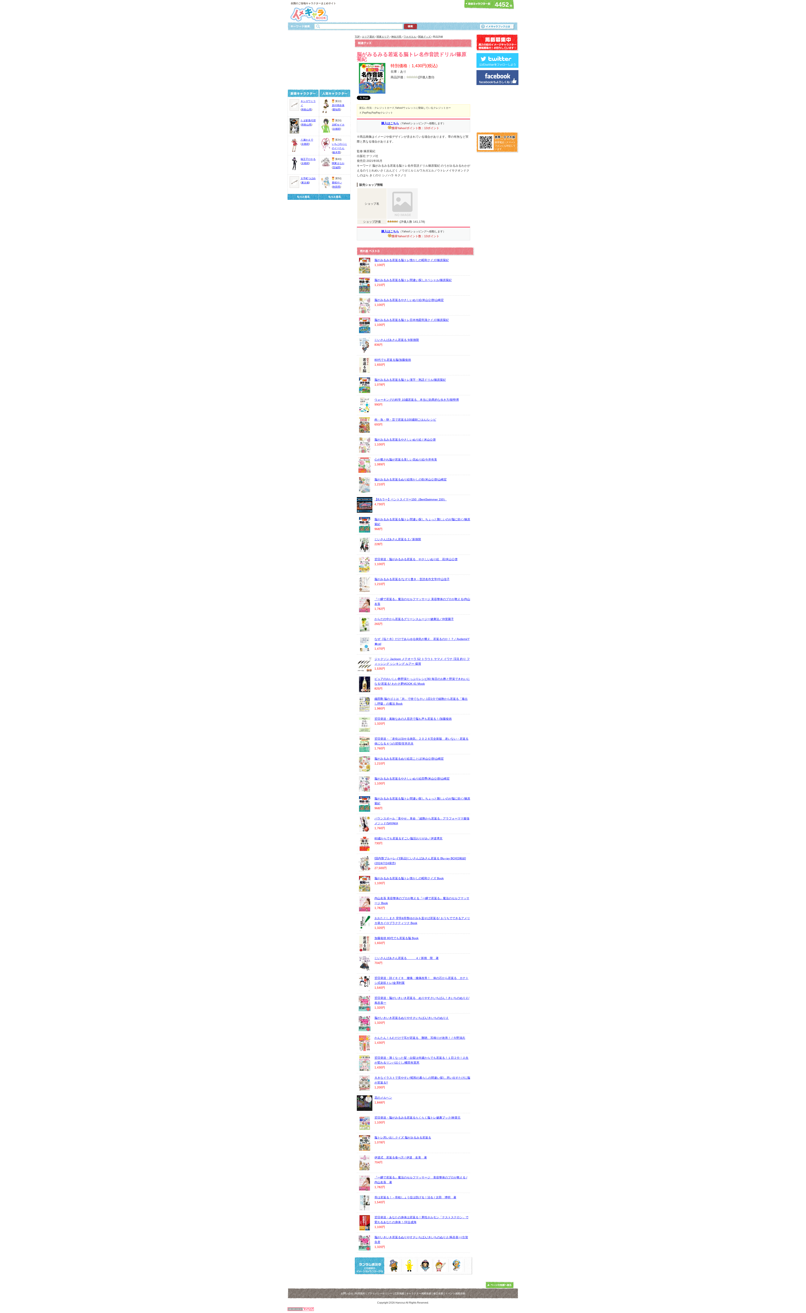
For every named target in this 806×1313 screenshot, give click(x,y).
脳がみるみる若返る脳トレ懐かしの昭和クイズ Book (409, 878)
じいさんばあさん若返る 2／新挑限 (397, 539)
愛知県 (336, 109)
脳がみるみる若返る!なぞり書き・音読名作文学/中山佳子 (412, 579)
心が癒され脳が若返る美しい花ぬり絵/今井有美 (405, 459)
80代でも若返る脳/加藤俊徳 (392, 359)
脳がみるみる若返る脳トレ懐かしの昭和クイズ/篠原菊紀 (411, 260)
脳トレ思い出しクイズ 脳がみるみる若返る (402, 1137)
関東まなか (338, 163)
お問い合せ (347, 1293)
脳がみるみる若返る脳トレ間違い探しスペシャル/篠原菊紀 (413, 280)
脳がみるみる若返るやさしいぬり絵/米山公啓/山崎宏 (409, 300)
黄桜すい (337, 182)
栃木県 (336, 152)
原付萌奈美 (338, 105)
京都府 (305, 144)
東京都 (305, 182)
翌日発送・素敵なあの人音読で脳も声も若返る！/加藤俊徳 (413, 718)
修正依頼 (438, 1293)
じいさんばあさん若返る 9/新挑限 (396, 340)
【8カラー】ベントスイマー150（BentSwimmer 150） (410, 499)
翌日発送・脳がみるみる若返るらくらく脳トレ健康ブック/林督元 (417, 1117)
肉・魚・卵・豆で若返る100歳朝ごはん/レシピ (405, 419)
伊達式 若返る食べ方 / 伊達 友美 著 (400, 1157)
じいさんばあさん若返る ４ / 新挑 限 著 (406, 958)
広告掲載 (399, 1293)
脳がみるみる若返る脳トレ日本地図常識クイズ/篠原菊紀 (411, 320)
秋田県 (336, 186)
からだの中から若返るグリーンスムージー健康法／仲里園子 (414, 619)
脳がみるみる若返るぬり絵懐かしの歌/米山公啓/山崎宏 (410, 479)
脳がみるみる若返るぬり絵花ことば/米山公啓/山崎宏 (409, 758)
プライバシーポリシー (379, 1293)
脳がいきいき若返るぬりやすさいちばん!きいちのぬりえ (411, 1018)
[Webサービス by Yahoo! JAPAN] (301, 1310)
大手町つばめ (308, 178)
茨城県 (336, 167)
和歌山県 (306, 109)
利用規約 (360, 1293)
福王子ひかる (308, 159)
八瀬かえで (307, 139)
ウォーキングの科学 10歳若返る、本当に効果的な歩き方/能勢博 (416, 399)
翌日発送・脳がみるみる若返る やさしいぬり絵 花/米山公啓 (416, 559)
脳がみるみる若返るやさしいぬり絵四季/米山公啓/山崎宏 (412, 778)
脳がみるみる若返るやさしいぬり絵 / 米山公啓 (405, 439)
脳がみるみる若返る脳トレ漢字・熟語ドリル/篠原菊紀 (410, 379)
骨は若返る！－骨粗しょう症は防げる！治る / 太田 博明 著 (415, 1197)
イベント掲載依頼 (455, 1293)
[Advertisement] (402, 11)
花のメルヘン (383, 1097)
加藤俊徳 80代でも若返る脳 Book (396, 938)
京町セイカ (338, 124)
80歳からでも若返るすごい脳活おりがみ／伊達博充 (408, 838)
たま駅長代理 (308, 120)
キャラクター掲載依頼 (418, 1293)
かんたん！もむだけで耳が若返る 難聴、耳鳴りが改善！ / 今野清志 (419, 1037)
